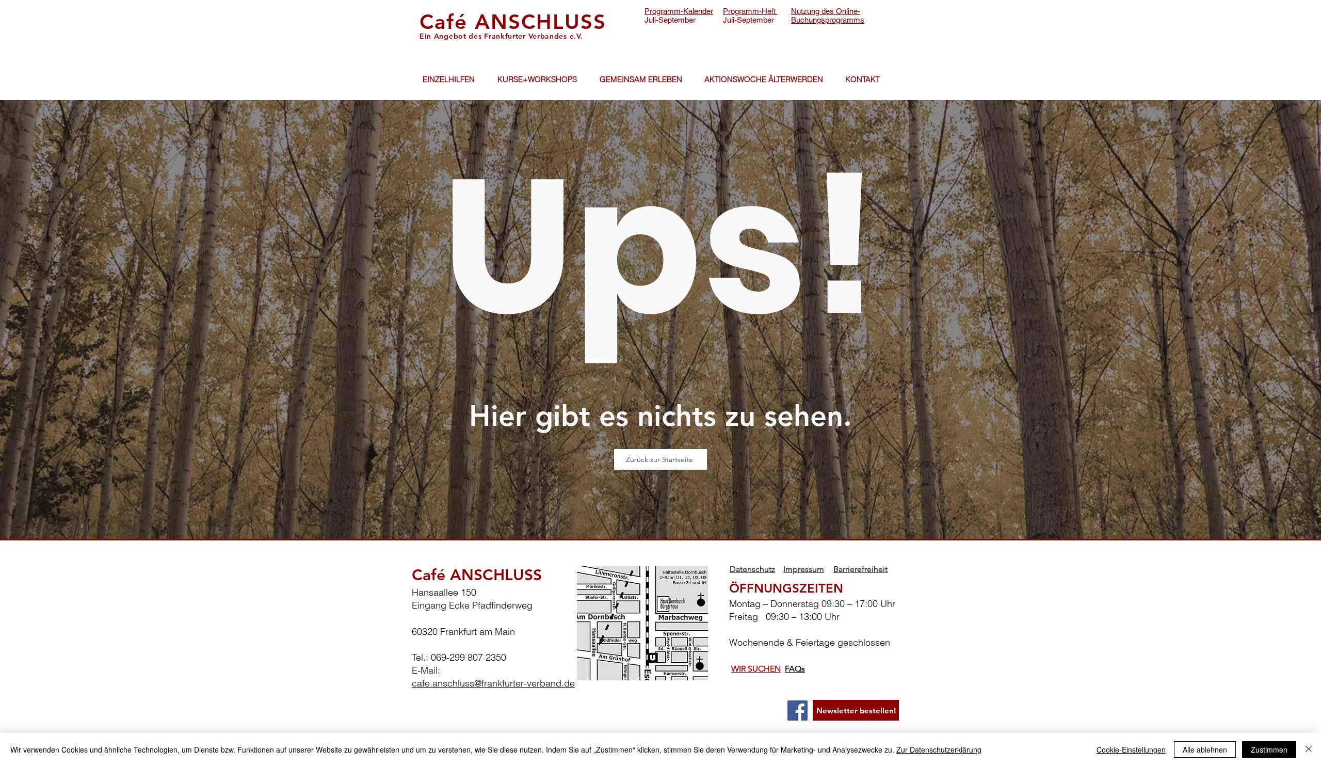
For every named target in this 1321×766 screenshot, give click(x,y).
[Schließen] (1308, 749)
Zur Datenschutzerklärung (938, 749)
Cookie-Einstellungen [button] (1131, 749)
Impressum (803, 569)
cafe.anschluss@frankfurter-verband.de (493, 683)
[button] (448, 79)
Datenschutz (752, 569)
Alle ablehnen (1205, 749)
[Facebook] (797, 710)
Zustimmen (1269, 749)
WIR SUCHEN (756, 669)
